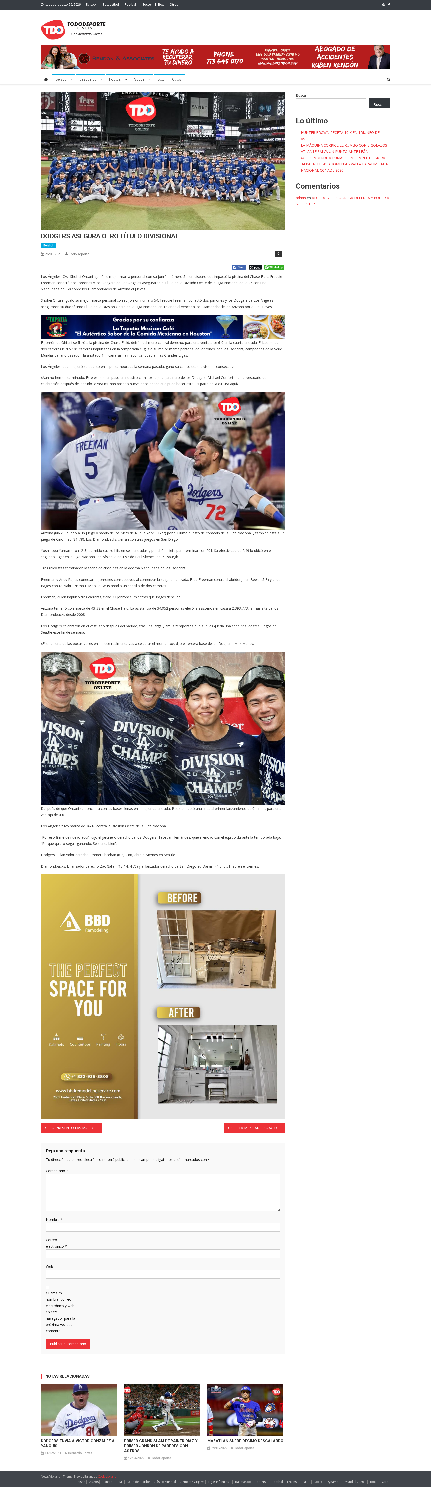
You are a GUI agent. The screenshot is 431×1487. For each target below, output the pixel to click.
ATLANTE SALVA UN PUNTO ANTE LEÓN (334, 151)
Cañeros (108, 1482)
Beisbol (91, 4)
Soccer (147, 4)
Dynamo (333, 1482)
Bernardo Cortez (80, 1453)
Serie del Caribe (138, 1482)
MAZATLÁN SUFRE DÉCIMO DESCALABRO (245, 1441)
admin (301, 197)
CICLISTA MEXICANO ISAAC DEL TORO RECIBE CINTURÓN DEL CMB (256, 1127)
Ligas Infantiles (218, 1482)
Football (131, 4)
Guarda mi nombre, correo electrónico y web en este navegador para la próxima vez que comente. (60, 1312)
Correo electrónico (56, 1242)
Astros (94, 1482)
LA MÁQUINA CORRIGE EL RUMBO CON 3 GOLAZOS (344, 145)
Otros (174, 4)
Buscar (301, 95)
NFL (305, 1482)
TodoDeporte (79, 254)
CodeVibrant (107, 1476)
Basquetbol (111, 4)
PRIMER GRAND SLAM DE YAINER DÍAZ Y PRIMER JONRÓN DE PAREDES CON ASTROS (161, 1446)
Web (49, 1266)
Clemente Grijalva (192, 1482)
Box (161, 4)
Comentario (57, 1170)
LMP (121, 1482)
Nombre (54, 1219)
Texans (292, 1482)
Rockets (260, 1482)
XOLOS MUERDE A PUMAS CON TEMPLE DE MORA (343, 157)
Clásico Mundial (165, 1482)
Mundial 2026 (354, 1482)
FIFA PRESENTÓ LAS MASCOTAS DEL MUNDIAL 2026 (74, 1127)
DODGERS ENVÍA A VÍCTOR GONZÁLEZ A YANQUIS (78, 1443)
